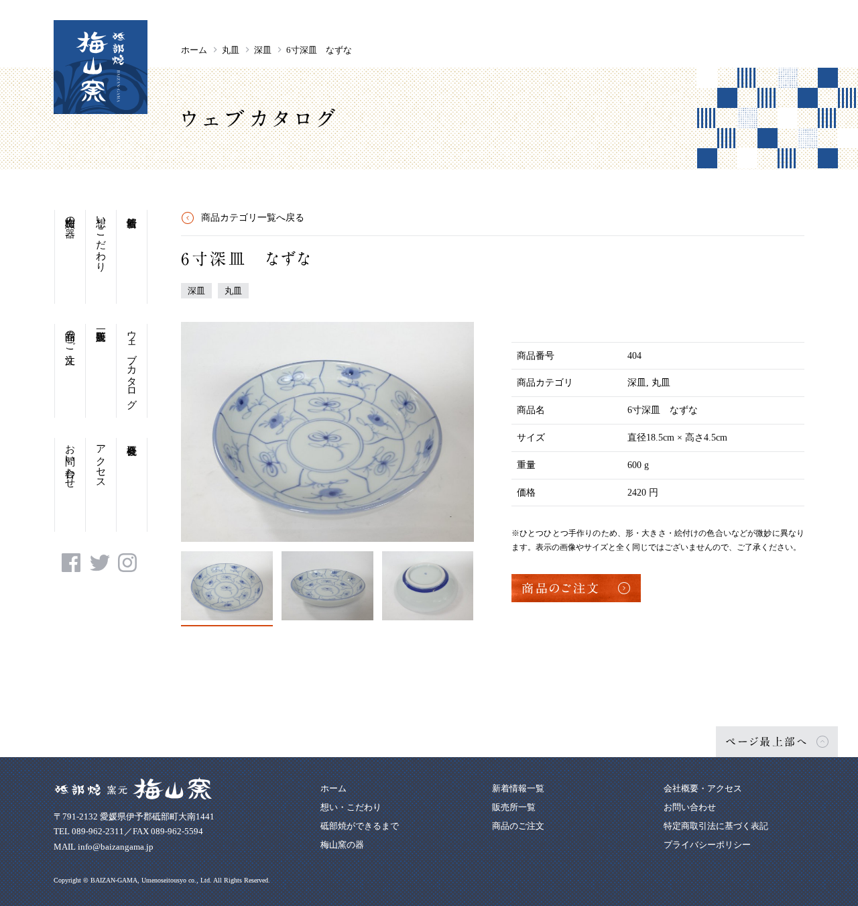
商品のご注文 (70, 335)
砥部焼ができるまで (359, 826)
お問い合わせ (70, 461)
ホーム (194, 50)
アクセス (101, 461)
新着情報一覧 (518, 788)
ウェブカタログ (132, 364)
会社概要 (132, 485)
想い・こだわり (101, 238)
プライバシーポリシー (707, 845)
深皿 (262, 50)
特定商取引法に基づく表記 (716, 826)
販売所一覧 (101, 371)
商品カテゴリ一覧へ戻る (252, 218)
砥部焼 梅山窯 (100, 67)
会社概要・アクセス (703, 788)
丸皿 (230, 50)
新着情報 (132, 257)
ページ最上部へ (767, 741)
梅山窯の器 (70, 215)
